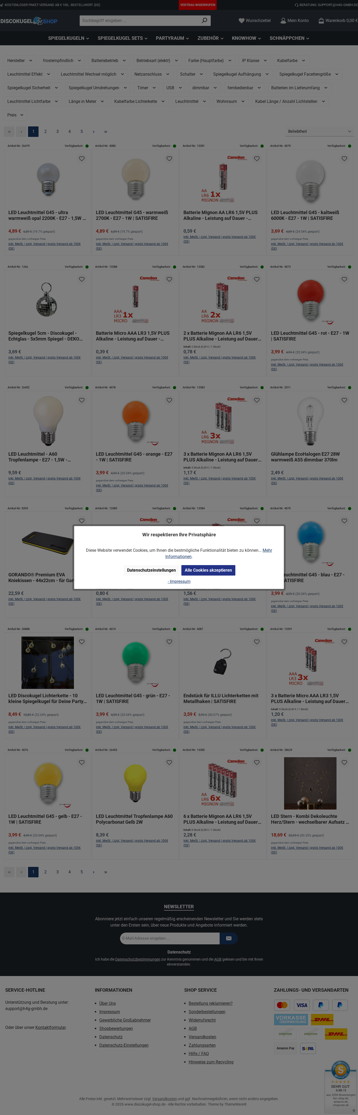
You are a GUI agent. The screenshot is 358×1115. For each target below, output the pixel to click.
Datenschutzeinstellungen (151, 570)
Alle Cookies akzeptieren (208, 570)
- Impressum (179, 581)
